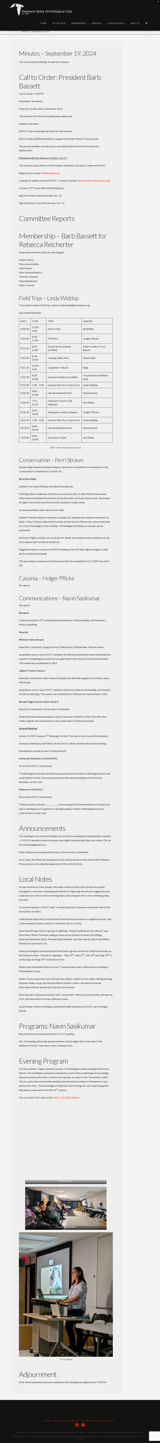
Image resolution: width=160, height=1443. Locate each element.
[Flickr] (83, 1425)
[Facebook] (76, 1425)
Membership (72, 1421)
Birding (85, 1421)
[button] (157, 3)
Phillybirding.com (50, 173)
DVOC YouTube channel (66, 1097)
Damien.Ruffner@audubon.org (93, 180)
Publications (99, 1421)
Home (48, 1421)
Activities (58, 1421)
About (111, 1421)
